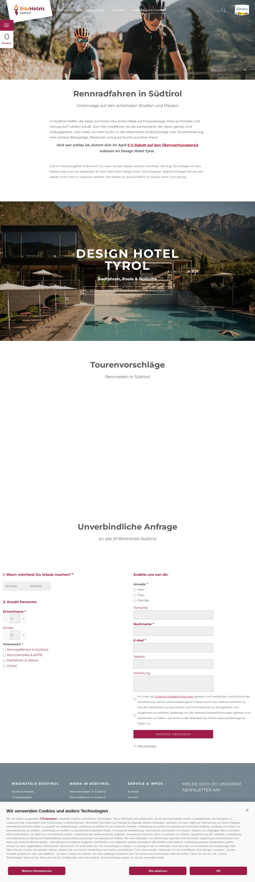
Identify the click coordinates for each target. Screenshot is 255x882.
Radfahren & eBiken (23, 660)
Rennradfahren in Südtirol (27, 649)
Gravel (12, 666)
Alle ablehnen (157, 870)
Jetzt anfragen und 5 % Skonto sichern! (127, 290)
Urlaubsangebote (90, 10)
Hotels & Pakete (23, 791)
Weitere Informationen (37, 870)
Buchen (118, 10)
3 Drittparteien (48, 818)
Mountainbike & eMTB (24, 655)
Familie (143, 600)
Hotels (63, 10)
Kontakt (133, 791)
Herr (140, 590)
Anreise (133, 797)
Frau (140, 595)
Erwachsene (13, 611)
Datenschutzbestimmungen (174, 696)
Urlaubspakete (22, 797)
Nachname (143, 624)
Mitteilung (141, 673)
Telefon (139, 657)
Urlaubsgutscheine (147, 10)
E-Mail (139, 640)
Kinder (8, 628)
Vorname (140, 608)
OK (218, 870)
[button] (247, 810)
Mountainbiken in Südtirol (88, 791)
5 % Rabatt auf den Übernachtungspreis (163, 145)
